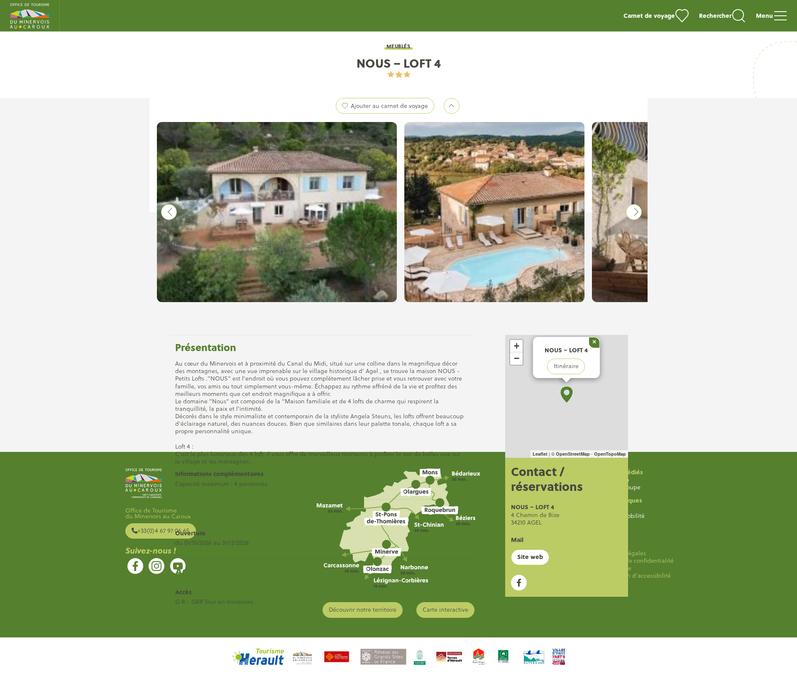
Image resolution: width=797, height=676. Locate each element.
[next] (634, 212)
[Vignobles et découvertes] (503, 657)
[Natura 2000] (533, 657)
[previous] (169, 212)
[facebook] (135, 566)
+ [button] (516, 346)
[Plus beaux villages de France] (479, 657)
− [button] (516, 358)
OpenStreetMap (573, 454)
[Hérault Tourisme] (258, 657)
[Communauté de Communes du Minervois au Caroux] (302, 657)
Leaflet (540, 454)
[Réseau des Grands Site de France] (383, 657)
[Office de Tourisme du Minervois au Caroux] (30, 16)
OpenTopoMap (610, 454)
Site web (530, 556)
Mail (517, 539)
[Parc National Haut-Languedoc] (419, 657)
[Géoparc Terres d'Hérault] (449, 657)
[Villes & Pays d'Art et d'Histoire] (559, 657)
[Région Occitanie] (336, 657)
